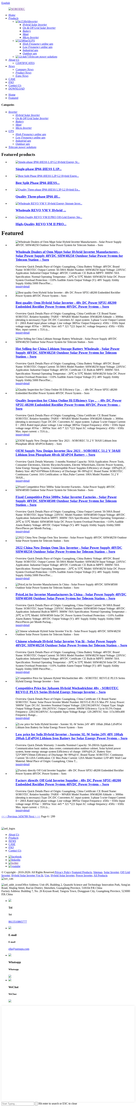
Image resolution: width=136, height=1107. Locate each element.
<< (3, 816)
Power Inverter (84, 875)
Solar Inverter (111, 872)
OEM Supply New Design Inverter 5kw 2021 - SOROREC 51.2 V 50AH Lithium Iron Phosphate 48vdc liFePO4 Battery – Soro (68, 453)
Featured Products (82, 872)
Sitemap (97, 872)
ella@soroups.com (18, 948)
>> (38, 816)
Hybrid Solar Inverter (62, 875)
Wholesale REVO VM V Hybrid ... (41, 210)
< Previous (11, 816)
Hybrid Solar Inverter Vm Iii (27, 875)
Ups (47, 875)
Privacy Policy (63, 872)
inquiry (20, 286)
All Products (100, 875)
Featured (13, 97)
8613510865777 (17, 921)
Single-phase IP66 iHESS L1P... (39, 169)
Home (11, 94)
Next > (32, 816)
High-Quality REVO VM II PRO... (41, 224)
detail (27, 286)
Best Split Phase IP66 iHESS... (38, 183)
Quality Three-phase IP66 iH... (38, 196)
